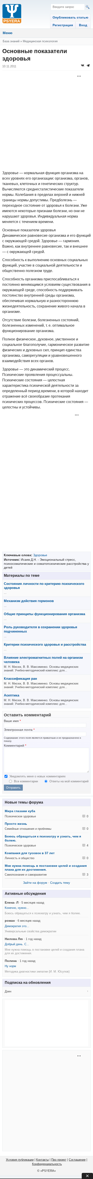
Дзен (8, 991)
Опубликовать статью (70, 17)
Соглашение (77, 1159)
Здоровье (40, 555)
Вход (83, 25)
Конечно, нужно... (17, 907)
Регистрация (63, 25)
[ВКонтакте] (82, 65)
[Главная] (12, 14)
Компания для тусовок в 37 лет (30, 853)
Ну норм (10, 966)
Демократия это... (17, 926)
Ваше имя (12, 721)
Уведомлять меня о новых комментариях (37, 776)
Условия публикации (20, 1159)
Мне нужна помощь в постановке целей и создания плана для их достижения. (46, 868)
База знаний (11, 41)
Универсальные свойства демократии (30, 931)
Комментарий (15, 745)
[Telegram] (88, 65)
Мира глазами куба (20, 811)
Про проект (58, 1159)
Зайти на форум (35, 882)
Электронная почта (19, 729)
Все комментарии (26, 781)
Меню (7, 33)
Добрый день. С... (17, 944)
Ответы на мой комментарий (68, 781)
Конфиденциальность (47, 1164)
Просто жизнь (16, 823)
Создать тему (60, 882)
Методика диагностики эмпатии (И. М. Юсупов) (37, 971)
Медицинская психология (40, 41)
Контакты (42, 1159)
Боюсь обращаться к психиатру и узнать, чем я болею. (43, 913)
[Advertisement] (46, 120)
